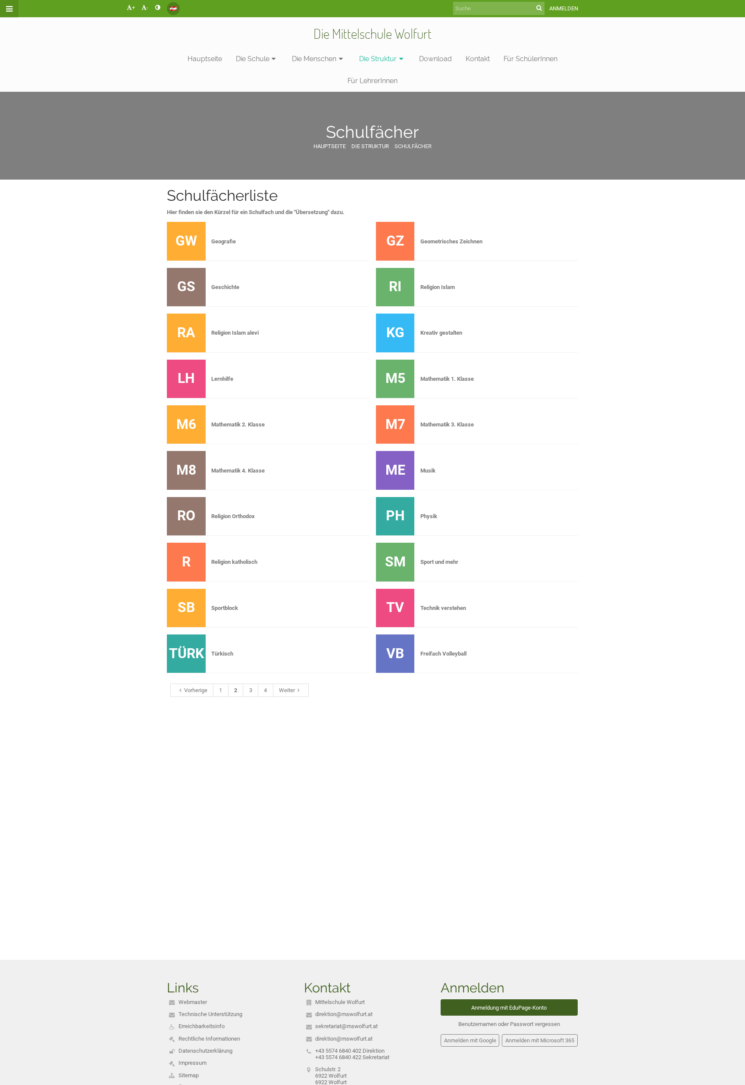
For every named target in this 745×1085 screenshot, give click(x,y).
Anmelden (563, 8)
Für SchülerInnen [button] (530, 59)
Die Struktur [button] (378, 59)
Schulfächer (413, 146)
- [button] (147, 7)
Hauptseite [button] (205, 59)
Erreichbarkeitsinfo (201, 1026)
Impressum (192, 1063)
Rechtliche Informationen (209, 1038)
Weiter (287, 690)
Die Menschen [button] (314, 59)
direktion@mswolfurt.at (343, 1014)
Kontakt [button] (478, 59)
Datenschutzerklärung (205, 1051)
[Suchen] (539, 7)
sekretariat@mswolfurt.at (346, 1026)
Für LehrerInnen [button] (372, 81)
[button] (157, 7)
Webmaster (192, 1002)
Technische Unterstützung (210, 1014)
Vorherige (195, 690)
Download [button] (435, 59)
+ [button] (133, 7)
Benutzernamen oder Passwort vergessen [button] (509, 1024)
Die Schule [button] (252, 59)
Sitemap (188, 1075)
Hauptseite (329, 146)
